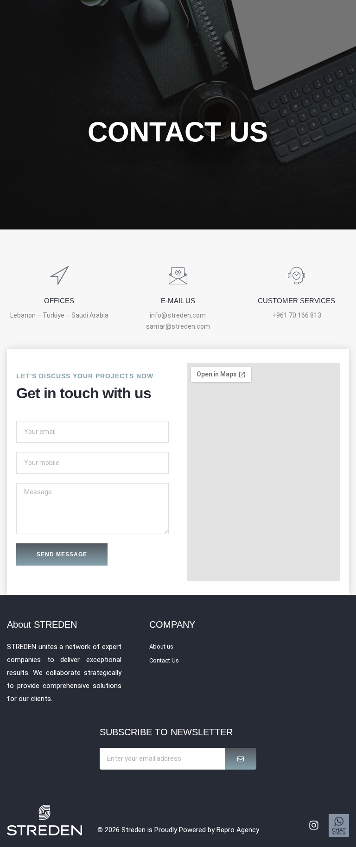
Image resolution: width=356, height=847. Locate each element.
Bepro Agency (237, 830)
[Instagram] (314, 825)
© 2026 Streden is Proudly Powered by (156, 830)
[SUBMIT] (240, 759)
